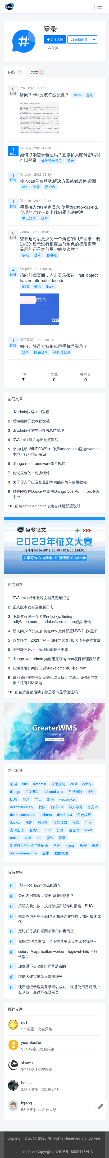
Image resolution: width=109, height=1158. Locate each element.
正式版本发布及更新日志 (33, 607)
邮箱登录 (41, 352)
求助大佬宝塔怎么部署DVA (40, 976)
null (24, 1022)
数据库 (43, 822)
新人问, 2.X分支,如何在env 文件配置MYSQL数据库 (55, 630)
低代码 (34, 829)
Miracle (25, 174)
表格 (95, 845)
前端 (25, 286)
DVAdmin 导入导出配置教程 (35, 439)
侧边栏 (51, 254)
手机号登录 (61, 352)
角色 (56, 845)
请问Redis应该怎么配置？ (39, 885)
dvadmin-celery (21, 806)
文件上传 (17, 829)
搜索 (62, 837)
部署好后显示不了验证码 (29, 845)
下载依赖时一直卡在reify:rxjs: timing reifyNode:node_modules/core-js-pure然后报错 (52, 618)
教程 (83, 845)
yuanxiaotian (31, 1042)
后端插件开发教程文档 (31, 421)
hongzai (27, 1082)
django (15, 791)
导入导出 (75, 806)
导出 (38, 799)
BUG (13, 799)
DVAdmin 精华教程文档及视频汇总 (41, 597)
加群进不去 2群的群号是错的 (42, 966)
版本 (45, 852)
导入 (88, 822)
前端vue (57, 806)
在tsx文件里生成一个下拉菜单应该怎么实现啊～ (57, 941)
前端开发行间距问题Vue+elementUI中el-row (49, 668)
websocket (67, 799)
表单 (28, 837)
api (39, 837)
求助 (29, 822)
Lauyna (25, 147)
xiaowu (27, 1062)
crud (73, 783)
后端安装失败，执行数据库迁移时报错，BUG (55, 905)
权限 (25, 254)
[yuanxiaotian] (13, 1045)
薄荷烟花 (27, 339)
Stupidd (25, 268)
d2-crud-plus (53, 791)
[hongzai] (13, 1085)
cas (25, 186)
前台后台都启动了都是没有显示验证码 (46, 691)
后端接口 (60, 822)
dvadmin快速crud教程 (31, 411)
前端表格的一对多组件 (31, 472)
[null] (13, 1024)
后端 (75, 822)
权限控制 (58, 783)
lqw (22, 87)
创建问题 (81, 39)
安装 (50, 837)
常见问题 (75, 791)
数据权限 (61, 852)
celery (87, 783)
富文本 (93, 806)
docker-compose (22, 814)
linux (49, 286)
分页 (60, 829)
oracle (14, 837)
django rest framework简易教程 (39, 463)
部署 (50, 799)
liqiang (26, 1102)
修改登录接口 (51, 160)
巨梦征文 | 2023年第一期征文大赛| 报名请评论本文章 (57, 640)
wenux (25, 231)
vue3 (88, 829)
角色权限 (84, 814)
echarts (46, 814)
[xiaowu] (13, 1065)
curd (48, 829)
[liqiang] (13, 1105)
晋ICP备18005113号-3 (74, 1151)
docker (15, 822)
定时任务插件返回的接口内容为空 (46, 930)
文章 (37, 72)
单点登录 (29, 218)
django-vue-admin (23, 852)
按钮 (91, 791)
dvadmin (39, 783)
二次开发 (32, 791)
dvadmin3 (64, 814)
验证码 (74, 829)
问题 (14, 72)
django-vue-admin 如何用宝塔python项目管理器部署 (56, 658)
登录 (89, 94)
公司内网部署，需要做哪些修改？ (46, 895)
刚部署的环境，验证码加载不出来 (40, 649)
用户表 (50, 186)
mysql (70, 845)
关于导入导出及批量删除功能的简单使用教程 (50, 482)
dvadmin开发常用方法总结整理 (38, 430)
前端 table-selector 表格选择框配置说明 (47, 505)
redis (77, 94)
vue (25, 783)
